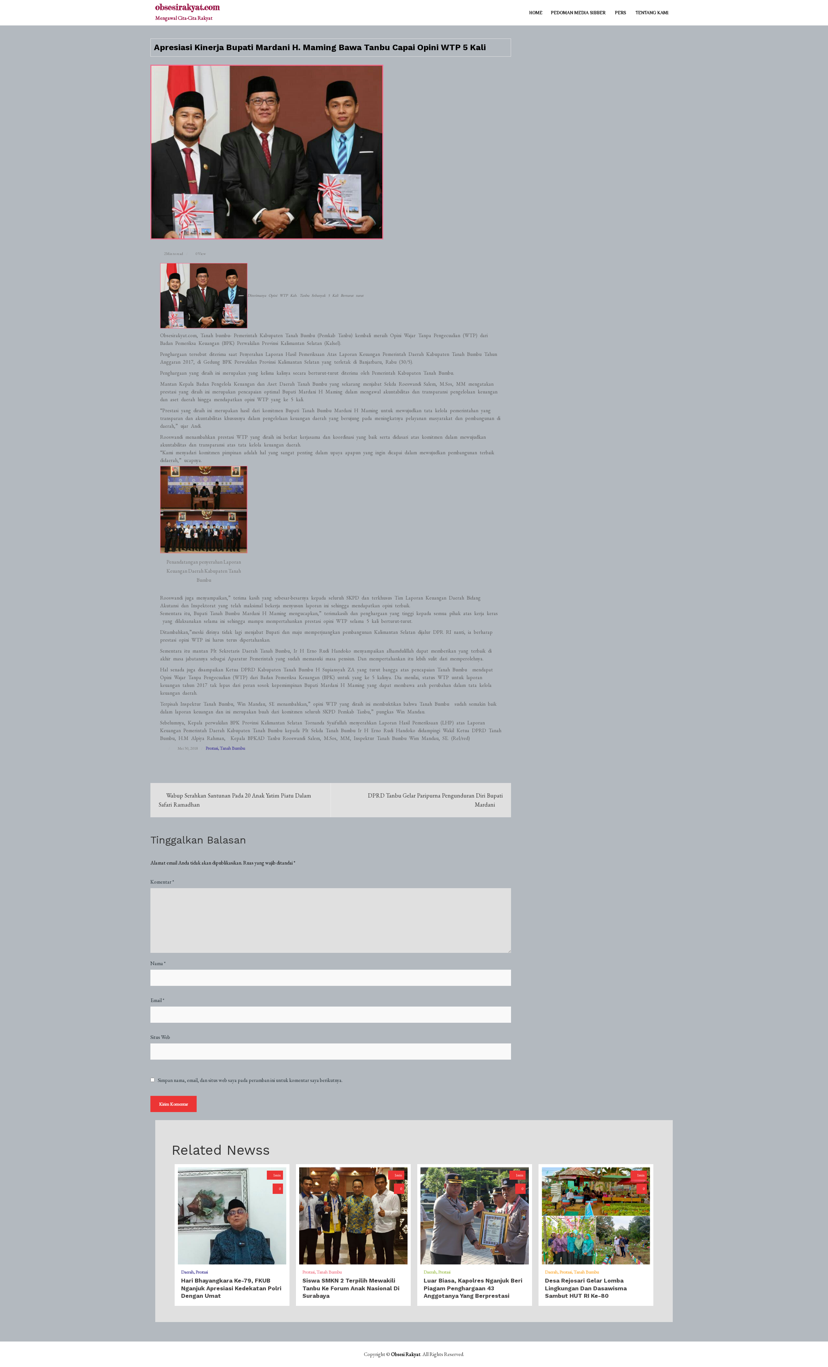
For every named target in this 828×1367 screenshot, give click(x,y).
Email (157, 1000)
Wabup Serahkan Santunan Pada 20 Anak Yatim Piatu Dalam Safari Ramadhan (234, 800)
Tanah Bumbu (232, 748)
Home (535, 12)
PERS (620, 12)
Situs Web (160, 1037)
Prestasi (212, 748)
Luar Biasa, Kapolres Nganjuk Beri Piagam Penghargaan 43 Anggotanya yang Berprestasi (473, 1288)
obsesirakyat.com (187, 7)
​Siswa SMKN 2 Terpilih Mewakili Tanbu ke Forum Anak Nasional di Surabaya (350, 1288)
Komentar (162, 881)
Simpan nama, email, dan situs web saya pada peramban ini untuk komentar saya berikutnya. (250, 1080)
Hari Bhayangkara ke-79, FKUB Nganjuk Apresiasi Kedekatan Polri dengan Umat (231, 1288)
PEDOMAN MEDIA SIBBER (578, 12)
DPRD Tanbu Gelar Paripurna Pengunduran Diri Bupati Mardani (435, 800)
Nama (158, 963)
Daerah (187, 1272)
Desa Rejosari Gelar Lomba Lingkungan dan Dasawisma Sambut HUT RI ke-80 (586, 1288)
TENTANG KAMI (652, 12)
